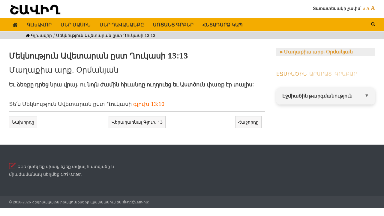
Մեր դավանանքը (122, 24)
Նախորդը (23, 122)
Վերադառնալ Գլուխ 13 (137, 122)
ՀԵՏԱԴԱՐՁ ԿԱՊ (222, 24)
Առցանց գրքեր (173, 24)
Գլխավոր (39, 24)
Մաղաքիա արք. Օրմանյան (318, 51)
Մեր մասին (76, 24)
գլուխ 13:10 (148, 103)
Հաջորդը (248, 122)
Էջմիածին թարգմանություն (317, 95)
